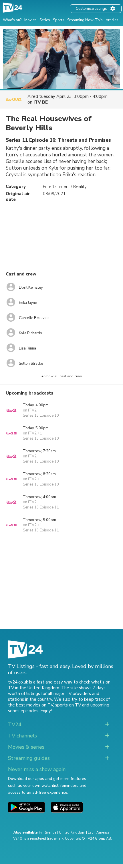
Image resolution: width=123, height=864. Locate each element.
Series (44, 20)
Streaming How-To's (85, 20)
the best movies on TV (30, 705)
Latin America (99, 832)
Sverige (50, 832)
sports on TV (68, 705)
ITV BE (40, 102)
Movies (30, 20)
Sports (58, 20)
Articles (112, 20)
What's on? (12, 20)
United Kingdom (72, 832)
